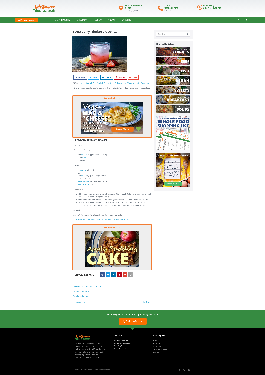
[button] (80, 77)
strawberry (83, 170)
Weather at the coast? (81, 296)
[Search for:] (173, 34)
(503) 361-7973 (150, 314)
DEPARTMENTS (62, 20)
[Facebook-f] (238, 20)
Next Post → (147, 302)
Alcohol (82, 83)
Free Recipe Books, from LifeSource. (87, 286)
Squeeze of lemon (84, 184)
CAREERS (126, 20)
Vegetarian (145, 83)
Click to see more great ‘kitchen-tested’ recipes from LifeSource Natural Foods (101, 220)
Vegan (129, 83)
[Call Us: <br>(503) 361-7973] (160, 8)
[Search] (187, 34)
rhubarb (84, 155)
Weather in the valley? (81, 291)
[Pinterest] (246, 20)
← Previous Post (78, 302)
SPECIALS (82, 20)
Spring (117, 83)
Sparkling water (83, 181)
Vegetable (136, 83)
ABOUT (111, 20)
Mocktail (100, 83)
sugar (84, 157)
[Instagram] (242, 20)
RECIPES (97, 20)
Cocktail (89, 83)
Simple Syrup (109, 83)
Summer (123, 83)
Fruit (94, 83)
